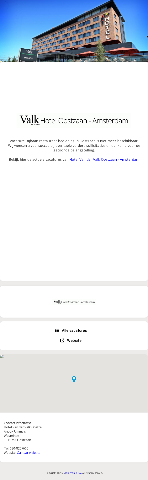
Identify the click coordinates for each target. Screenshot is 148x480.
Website (74, 340)
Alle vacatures (74, 330)
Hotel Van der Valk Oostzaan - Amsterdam (104, 159)
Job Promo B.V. (73, 473)
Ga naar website (28, 452)
